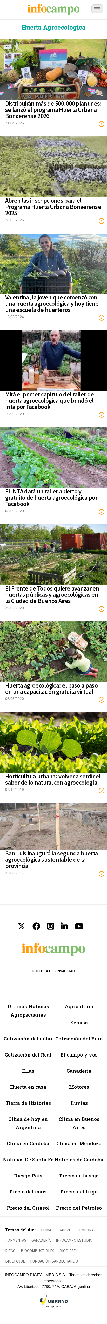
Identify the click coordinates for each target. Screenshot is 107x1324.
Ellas (28, 1070)
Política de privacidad (53, 971)
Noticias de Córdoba (79, 1159)
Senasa (79, 1022)
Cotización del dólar (28, 1038)
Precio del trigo (79, 1191)
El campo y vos (79, 1054)
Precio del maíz (28, 1191)
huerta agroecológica (53, 27)
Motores (79, 1086)
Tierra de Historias (28, 1103)
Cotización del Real (28, 1054)
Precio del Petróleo (79, 1207)
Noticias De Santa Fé (28, 1159)
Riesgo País (28, 1175)
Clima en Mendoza (79, 1143)
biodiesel (68, 1250)
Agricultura (79, 1006)
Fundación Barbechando (54, 1261)
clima (46, 1229)
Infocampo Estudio (74, 1240)
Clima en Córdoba (28, 1143)
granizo (64, 1229)
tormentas (15, 1240)
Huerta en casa (28, 1086)
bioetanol (15, 1261)
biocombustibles (37, 1250)
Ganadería (78, 1070)
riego (10, 1250)
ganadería (41, 1240)
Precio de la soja (79, 1175)
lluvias (79, 1103)
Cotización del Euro (79, 1038)
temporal (86, 1229)
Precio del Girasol (28, 1207)
